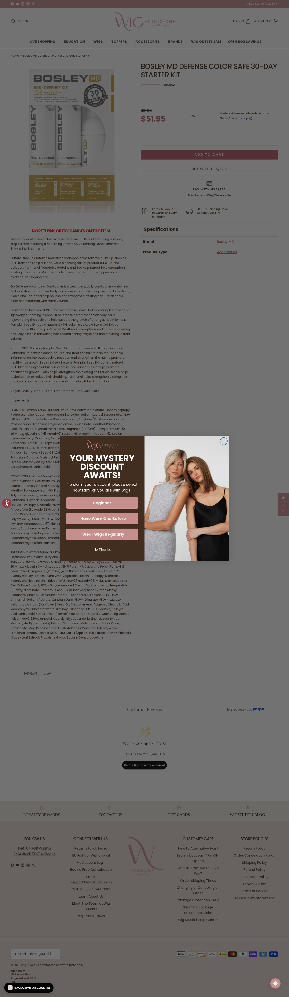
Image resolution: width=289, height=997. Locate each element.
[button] (29, 988)
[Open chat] (275, 983)
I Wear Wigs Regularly (102, 534)
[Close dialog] (223, 441)
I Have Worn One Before (102, 518)
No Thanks (102, 549)
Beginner (102, 502)
